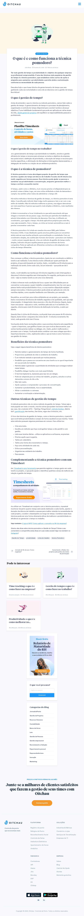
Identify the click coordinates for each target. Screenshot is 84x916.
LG (31, 882)
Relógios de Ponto (37, 831)
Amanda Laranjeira (14, 594)
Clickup (33, 885)
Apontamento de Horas (39, 845)
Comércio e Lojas (63, 831)
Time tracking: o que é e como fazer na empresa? (22, 587)
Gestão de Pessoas (36, 736)
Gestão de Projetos (41, 53)
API (32, 865)
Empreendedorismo (37, 753)
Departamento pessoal (38, 749)
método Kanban (58, 409)
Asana (33, 868)
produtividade (30, 538)
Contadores (35, 861)
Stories (59, 872)
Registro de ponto (37, 828)
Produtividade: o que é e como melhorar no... (22, 620)
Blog (58, 865)
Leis (31, 732)
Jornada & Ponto (35, 711)
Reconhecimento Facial (39, 835)
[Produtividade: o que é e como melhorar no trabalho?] (23, 608)
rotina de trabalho (43, 538)
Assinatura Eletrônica (39, 841)
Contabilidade (35, 724)
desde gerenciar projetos (26, 113)
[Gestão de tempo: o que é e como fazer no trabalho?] (60, 575)
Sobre (59, 861)
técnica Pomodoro (58, 538)
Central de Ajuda (63, 868)
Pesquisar (42, 695)
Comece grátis (42, 803)
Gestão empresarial (37, 740)
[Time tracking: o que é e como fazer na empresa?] (23, 575)
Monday (34, 875)
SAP (32, 878)
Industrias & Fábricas (64, 828)
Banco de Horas (35, 728)
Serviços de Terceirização (66, 835)
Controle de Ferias (37, 838)
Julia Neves (28, 67)
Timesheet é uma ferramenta (25, 468)
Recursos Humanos (36, 720)
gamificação (20, 411)
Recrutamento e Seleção (38, 745)
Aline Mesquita (50, 594)
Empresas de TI (62, 838)
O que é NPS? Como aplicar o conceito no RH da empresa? (44, 523)
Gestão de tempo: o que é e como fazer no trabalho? (60, 587)
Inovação (33, 757)
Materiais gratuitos (64, 875)
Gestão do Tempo (18, 538)
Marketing (33, 761)
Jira (32, 872)
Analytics (34, 848)
